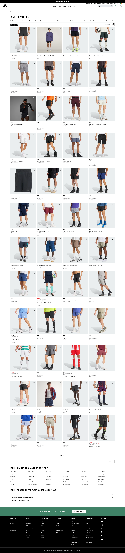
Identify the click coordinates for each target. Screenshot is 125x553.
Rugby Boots (83, 471)
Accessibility (78, 550)
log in (118, 3)
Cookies (58, 550)
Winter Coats (13, 471)
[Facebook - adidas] (108, 521)
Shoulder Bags (66, 484)
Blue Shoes (48, 476)
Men (50, 6)
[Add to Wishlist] (34, 29)
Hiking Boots (83, 479)
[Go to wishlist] (117, 6)
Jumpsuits (12, 474)
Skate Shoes (83, 474)
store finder (88, 3)
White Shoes (66, 471)
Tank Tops (12, 484)
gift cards (103, 3)
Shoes (64, 6)
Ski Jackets (65, 476)
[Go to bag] (120, 6)
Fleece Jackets (101, 471)
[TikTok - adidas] (108, 536)
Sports (69, 6)
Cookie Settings (47, 550)
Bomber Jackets (14, 481)
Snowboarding (31, 476)
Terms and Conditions (71, 550)
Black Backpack (84, 481)
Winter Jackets (84, 476)
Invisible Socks (49, 481)
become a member (109, 3)
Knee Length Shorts (32, 484)
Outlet (74, 6)
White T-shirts (49, 471)
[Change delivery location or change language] (121, 4)
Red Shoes (65, 481)
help (92, 3)
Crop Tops (12, 479)
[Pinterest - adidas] (108, 532)
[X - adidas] (108, 529)
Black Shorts (101, 479)
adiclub (115, 3)
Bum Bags (12, 476)
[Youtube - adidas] (108, 539)
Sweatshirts (30, 479)
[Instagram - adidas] (108, 525)
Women (55, 6)
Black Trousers (49, 474)
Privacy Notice (63, 550)
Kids (60, 6)
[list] (62, 20)
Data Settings (53, 550)
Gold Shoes (48, 479)
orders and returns (97, 3)
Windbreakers (31, 481)
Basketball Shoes (102, 476)
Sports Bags (31, 471)
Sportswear (65, 474)
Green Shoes (101, 481)
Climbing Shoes (84, 484)
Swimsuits (30, 474)
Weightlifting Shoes (102, 474)
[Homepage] (5, 5)
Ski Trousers (66, 479)
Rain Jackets (48, 484)
